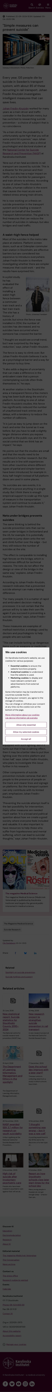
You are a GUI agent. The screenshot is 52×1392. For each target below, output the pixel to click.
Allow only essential (26, 725)
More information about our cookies (22, 715)
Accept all (26, 739)
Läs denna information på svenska (21, 718)
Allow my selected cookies (26, 732)
